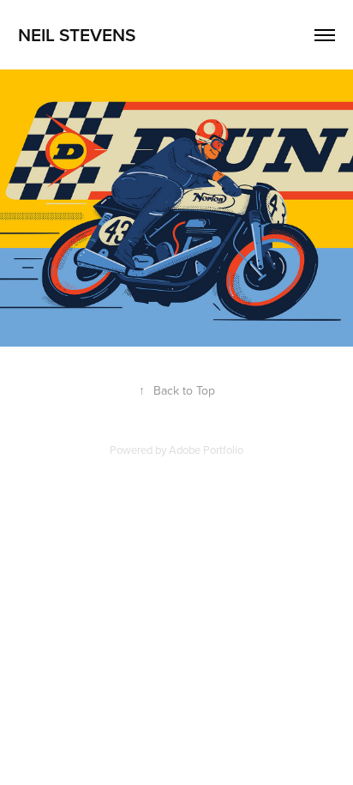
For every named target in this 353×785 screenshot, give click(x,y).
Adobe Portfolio (206, 449)
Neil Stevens (76, 34)
